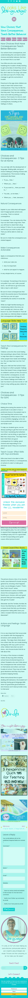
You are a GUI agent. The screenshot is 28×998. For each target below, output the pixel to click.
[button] (26, 473)
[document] (14, 499)
